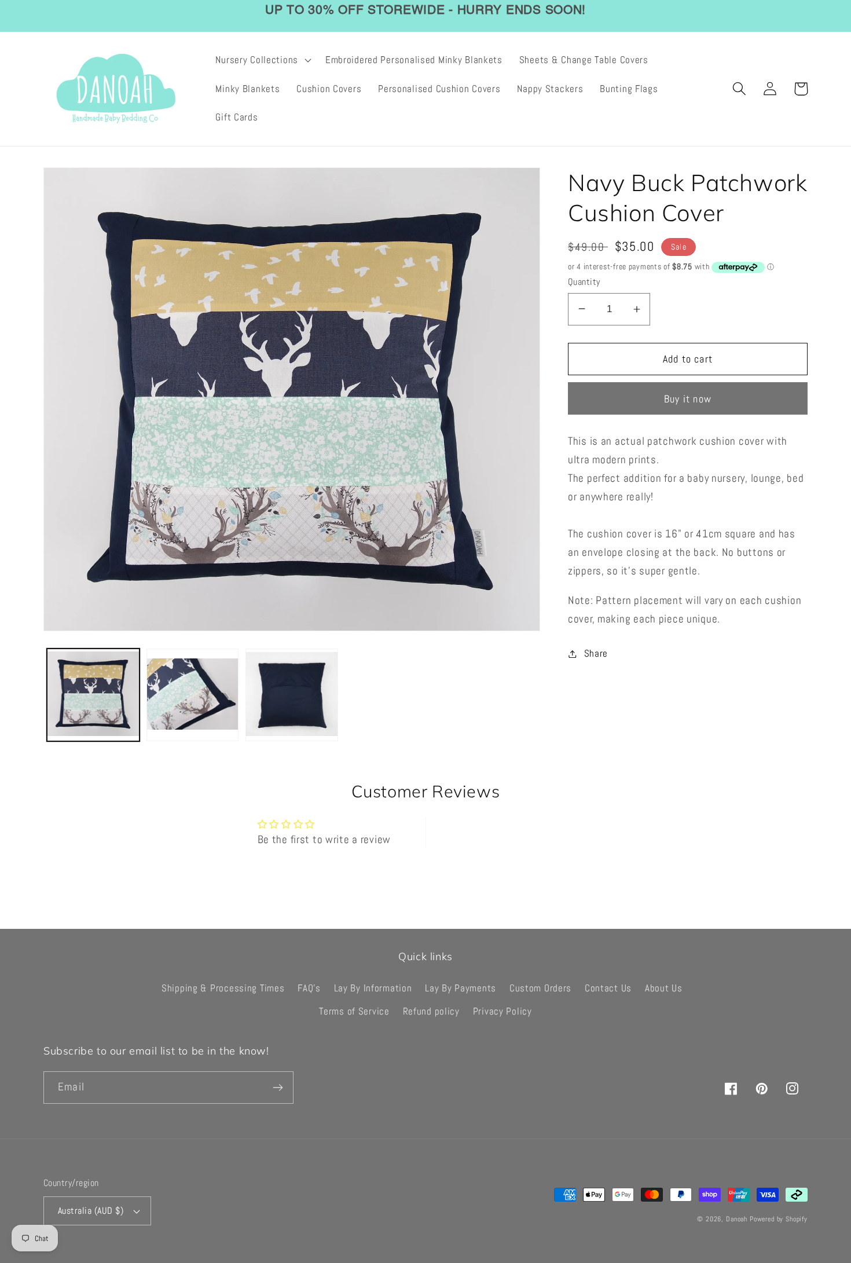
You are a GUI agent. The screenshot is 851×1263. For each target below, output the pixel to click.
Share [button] (596, 653)
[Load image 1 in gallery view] (93, 695)
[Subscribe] (277, 1087)
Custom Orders (540, 988)
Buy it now (687, 398)
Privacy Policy (502, 1011)
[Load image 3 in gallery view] (291, 695)
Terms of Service (354, 1011)
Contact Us (608, 988)
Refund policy (431, 1011)
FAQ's (309, 988)
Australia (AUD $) (90, 1211)
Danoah (736, 1219)
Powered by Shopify (779, 1219)
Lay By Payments (460, 988)
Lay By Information (373, 988)
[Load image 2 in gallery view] (192, 695)
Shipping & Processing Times (223, 988)
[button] (262, 60)
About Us (664, 988)
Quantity (584, 282)
